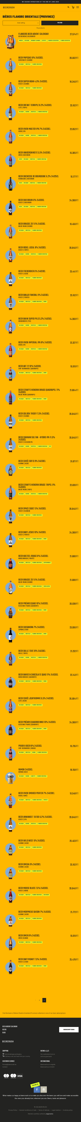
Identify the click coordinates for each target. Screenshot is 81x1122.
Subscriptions (68, 1029)
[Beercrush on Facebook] (37, 1089)
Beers (4, 1029)
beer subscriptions (59, 1013)
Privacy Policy (12, 1110)
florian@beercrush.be (9, 1064)
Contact (4, 1067)
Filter (59, 23)
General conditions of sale (27, 1110)
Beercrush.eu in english (47, 1064)
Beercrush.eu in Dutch (47, 1067)
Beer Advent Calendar (9, 1026)
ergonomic (49, 1114)
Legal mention (56, 1110)
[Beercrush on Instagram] (43, 1089)
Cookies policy (68, 1110)
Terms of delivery (43, 1110)
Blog (4, 1032)
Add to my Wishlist (48, 77)
